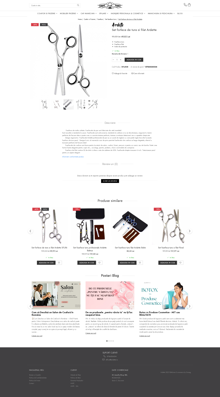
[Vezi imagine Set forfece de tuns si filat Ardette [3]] (81, 104)
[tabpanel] (68, 60)
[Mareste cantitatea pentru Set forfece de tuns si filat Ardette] (120, 60)
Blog (180, 13)
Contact (31, 383)
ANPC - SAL (74, 386)
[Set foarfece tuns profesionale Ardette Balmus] (90, 226)
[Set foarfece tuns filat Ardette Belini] (130, 226)
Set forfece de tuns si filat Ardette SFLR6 (49, 247)
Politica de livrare (34, 380)
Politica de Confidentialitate (37, 378)
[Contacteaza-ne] (185, 4)
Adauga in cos (134, 59)
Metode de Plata (76, 375)
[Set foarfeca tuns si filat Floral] (171, 226)
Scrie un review (110, 181)
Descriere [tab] (110, 123)
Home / (81, 19)
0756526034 (111, 356)
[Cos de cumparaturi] (189, 4)
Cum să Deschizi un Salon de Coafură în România (52, 314)
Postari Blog (110, 275)
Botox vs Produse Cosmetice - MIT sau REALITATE (159, 314)
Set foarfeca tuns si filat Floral (171, 247)
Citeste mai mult (37, 336)
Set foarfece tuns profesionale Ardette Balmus (90, 249)
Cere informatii (138, 73)
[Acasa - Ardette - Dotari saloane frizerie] (110, 5)
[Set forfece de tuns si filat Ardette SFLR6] (49, 226)
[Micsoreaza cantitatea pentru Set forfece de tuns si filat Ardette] (113, 60)
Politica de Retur (76, 378)
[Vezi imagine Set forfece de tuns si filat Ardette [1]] (57, 104)
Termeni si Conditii (35, 375)
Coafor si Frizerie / (90, 19)
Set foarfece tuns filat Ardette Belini (130, 247)
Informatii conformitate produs (73, 156)
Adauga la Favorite (120, 73)
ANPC (72, 383)
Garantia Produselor (77, 380)
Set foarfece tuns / (111, 19)
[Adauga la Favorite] (59, 263)
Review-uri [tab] (110, 164)
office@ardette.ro (111, 360)
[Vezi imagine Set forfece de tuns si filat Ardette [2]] (69, 104)
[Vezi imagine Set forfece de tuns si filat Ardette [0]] (44, 104)
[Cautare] (78, 5)
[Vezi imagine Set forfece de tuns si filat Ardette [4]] (93, 104)
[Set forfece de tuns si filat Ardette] (68, 60)
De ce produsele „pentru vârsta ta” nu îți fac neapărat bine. (109, 314)
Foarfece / (101, 19)
